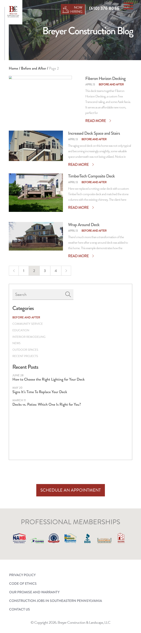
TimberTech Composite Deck (91, 176)
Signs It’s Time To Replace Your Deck (39, 392)
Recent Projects (25, 356)
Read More (95, 121)
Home (13, 68)
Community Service (27, 324)
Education (20, 330)
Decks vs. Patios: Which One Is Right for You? (46, 404)
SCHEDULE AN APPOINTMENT (70, 490)
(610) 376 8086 (104, 8)
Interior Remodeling (28, 337)
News (16, 343)
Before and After (33, 68)
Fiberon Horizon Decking (105, 78)
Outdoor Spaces (25, 350)
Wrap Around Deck (83, 224)
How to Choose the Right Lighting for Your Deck (48, 379)
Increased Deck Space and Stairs (94, 133)
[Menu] (128, 6)
